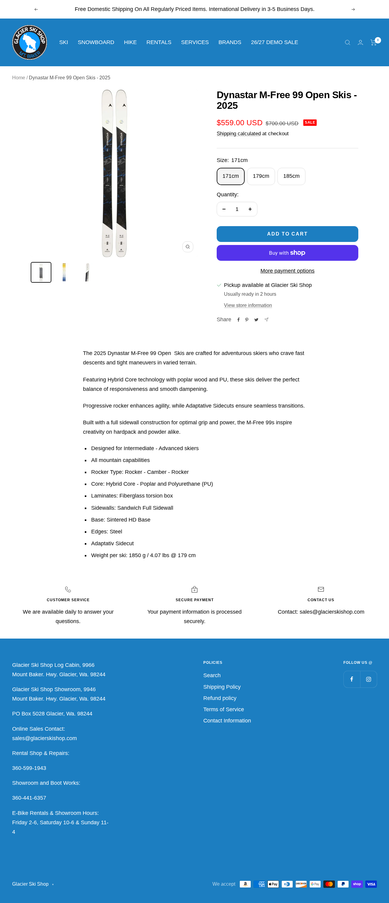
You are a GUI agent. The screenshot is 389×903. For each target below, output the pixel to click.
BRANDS (230, 42)
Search (212, 675)
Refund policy (219, 698)
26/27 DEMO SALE (274, 42)
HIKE (130, 42)
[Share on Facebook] (238, 320)
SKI (63, 42)
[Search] (347, 42)
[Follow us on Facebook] (351, 679)
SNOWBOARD (96, 42)
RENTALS (158, 42)
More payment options (287, 271)
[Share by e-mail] (266, 320)
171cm (230, 176)
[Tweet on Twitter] (256, 320)
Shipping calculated (239, 133)
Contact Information (227, 721)
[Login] (360, 42)
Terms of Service (223, 709)
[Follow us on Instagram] (368, 679)
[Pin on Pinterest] (246, 320)
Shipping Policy (222, 687)
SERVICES (195, 42)
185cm (291, 176)
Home (18, 77)
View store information (248, 305)
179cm (261, 176)
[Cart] (373, 43)
